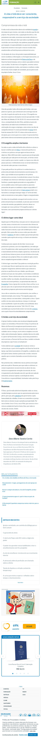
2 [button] (16, 673)
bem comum (26, 190)
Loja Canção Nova (11, 637)
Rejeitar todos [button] (23, 735)
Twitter (25, 715)
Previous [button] (3, 656)
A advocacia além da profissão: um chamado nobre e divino (18, 562)
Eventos (6, 689)
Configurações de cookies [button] (10, 735)
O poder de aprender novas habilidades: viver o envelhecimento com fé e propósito (19, 547)
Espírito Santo (7, 381)
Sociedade (24, 8)
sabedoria (18, 396)
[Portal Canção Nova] (5, 2)
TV (23, 689)
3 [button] (20, 673)
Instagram (33, 715)
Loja (24, 694)
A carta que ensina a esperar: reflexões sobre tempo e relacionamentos (18, 577)
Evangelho (4, 284)
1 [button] (12, 673)
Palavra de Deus (27, 59)
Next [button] (37, 656)
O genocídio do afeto (10, 533)
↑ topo (20, 686)
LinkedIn (38, 715)
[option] (20, 656)
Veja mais (20, 582)
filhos (18, 150)
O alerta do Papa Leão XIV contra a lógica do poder (18, 539)
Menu (35, 2)
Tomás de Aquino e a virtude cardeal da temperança (16, 569)
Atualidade (17, 8)
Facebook (20, 715)
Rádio (24, 691)
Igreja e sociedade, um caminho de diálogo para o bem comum (20, 526)
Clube (5, 700)
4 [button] (24, 673)
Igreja (31, 130)
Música (6, 697)
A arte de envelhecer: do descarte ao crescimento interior (20, 554)
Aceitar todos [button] (33, 735)
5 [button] (28, 673)
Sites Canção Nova (38, 2)
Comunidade (8, 706)
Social (6, 709)
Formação (7, 691)
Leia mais (32, 731)
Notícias (6, 694)
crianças (34, 309)
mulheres (10, 235)
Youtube (29, 715)
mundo (35, 29)
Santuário (7, 703)
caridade (17, 346)
